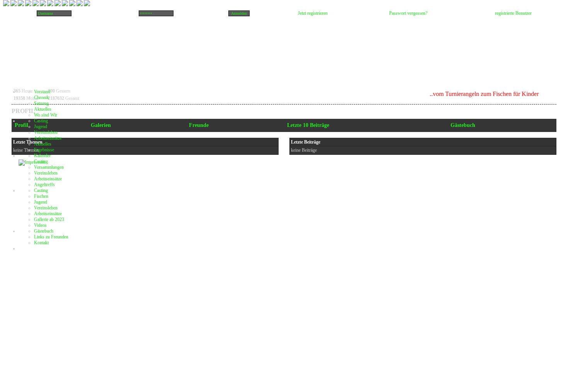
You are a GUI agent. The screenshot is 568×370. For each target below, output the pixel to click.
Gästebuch (463, 125)
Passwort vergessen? (408, 13)
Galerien (101, 125)
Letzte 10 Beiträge (308, 125)
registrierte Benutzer (513, 13)
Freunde (199, 125)
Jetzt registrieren (313, 13)
